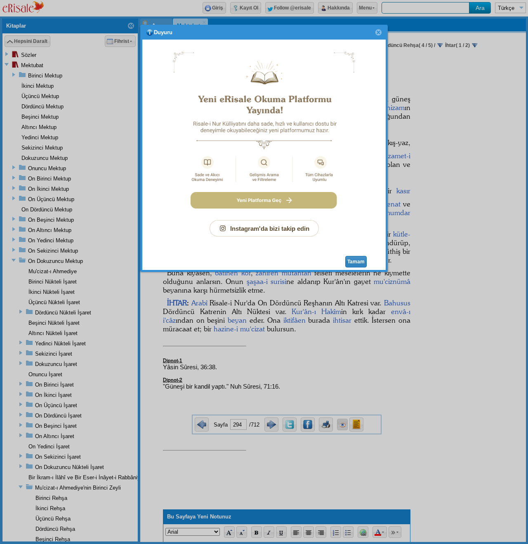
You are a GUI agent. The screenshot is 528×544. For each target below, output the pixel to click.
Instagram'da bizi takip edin (269, 228)
